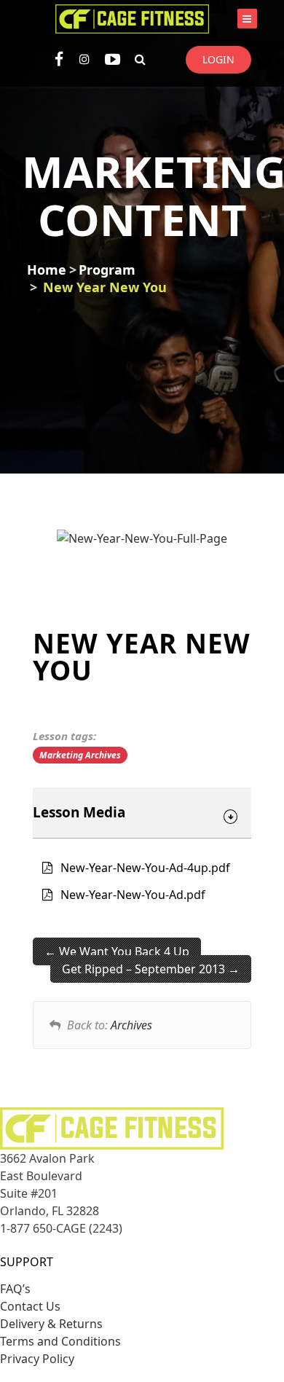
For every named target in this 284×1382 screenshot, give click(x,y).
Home (46, 269)
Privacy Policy (37, 1359)
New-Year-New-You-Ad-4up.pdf (145, 868)
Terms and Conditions (60, 1341)
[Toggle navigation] (247, 18)
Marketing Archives (80, 755)
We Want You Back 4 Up (122, 951)
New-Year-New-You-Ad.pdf (132, 895)
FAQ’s (15, 1289)
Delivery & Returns (51, 1324)
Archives (131, 1025)
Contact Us (30, 1306)
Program (107, 269)
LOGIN (218, 59)
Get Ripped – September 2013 (145, 969)
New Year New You (105, 287)
